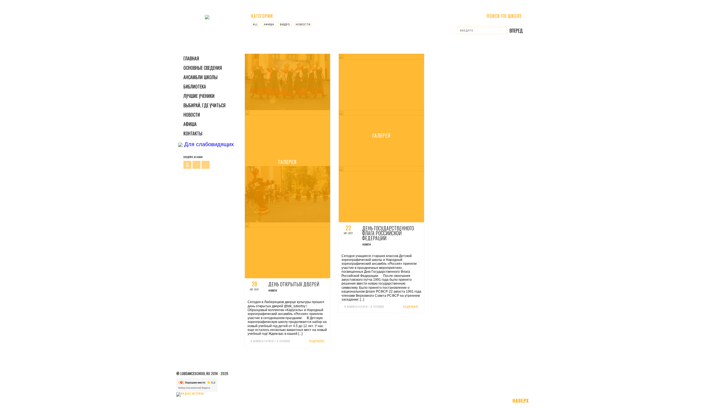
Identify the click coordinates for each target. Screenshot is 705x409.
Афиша (190, 124)
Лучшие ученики (199, 96)
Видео (285, 24)
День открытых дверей (293, 284)
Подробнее (317, 341)
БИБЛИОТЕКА (194, 86)
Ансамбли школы (200, 77)
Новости (191, 114)
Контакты (192, 133)
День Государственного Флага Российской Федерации (388, 233)
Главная (191, 58)
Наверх (521, 400)
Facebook (187, 165)
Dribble (206, 165)
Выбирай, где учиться (204, 105)
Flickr (196, 165)
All (255, 24)
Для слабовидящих (208, 144)
